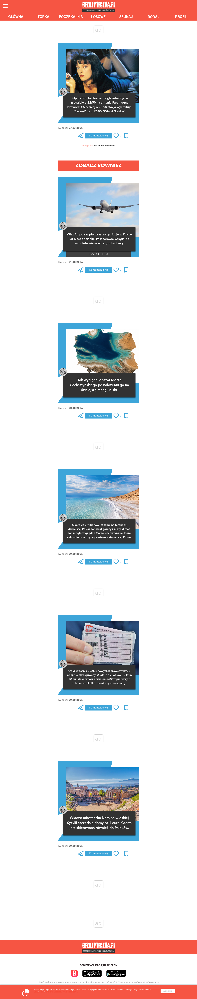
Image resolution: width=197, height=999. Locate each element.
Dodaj (153, 16)
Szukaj (126, 16)
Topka (43, 16)
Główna (15, 16)
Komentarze (98, 135)
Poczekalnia (71, 16)
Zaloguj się (87, 146)
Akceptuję (167, 991)
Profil (181, 16)
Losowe (98, 16)
